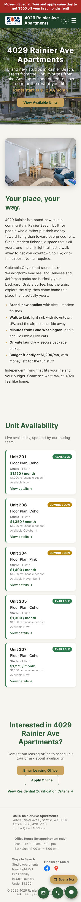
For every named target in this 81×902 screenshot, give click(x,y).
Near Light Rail (22, 869)
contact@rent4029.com (30, 828)
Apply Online (42, 780)
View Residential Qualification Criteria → (41, 791)
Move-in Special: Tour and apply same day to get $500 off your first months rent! (40, 6)
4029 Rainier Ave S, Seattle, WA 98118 (40, 820)
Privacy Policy (33, 894)
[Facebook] (47, 868)
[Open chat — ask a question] (71, 892)
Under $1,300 (22, 883)
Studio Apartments (25, 864)
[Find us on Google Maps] (56, 868)
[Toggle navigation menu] (73, 20)
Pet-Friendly (20, 874)
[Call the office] (65, 20)
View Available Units (40, 102)
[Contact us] (43, 893)
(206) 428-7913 (35, 824)
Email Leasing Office (40, 770)
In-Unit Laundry (23, 879)
